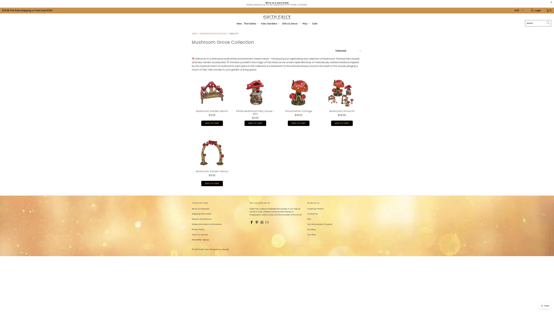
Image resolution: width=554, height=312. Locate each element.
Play (305, 23)
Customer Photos (315, 208)
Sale (314, 23)
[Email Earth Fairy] (267, 222)
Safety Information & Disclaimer (207, 224)
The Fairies (250, 23)
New (239, 23)
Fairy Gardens (269, 23)
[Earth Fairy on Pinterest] (257, 222)
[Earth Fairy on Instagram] (262, 222)
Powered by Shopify (219, 249)
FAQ (309, 219)
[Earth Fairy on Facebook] (252, 222)
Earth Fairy (204, 249)
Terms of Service (200, 234)
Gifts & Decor (290, 23)
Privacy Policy (198, 229)
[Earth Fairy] (277, 17)
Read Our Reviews (200, 208)
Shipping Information (202, 213)
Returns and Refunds (202, 219)
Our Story (311, 234)
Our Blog (311, 229)
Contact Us (312, 213)
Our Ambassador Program (319, 224)
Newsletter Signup (200, 239)
